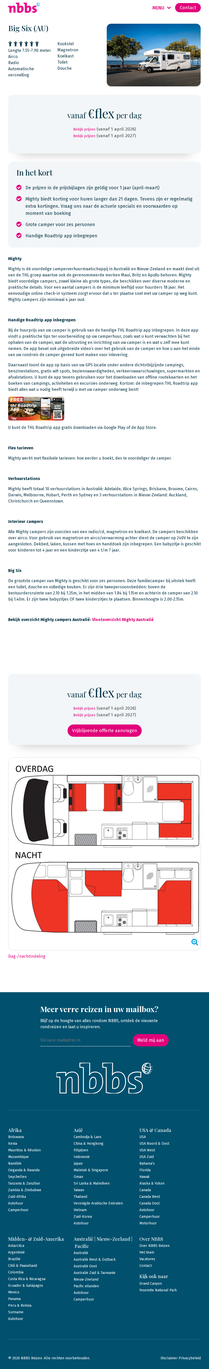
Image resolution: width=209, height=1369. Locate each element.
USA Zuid (146, 1157)
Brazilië (14, 1259)
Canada (145, 1190)
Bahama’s (147, 1163)
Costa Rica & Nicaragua (26, 1279)
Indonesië (82, 1157)
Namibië (14, 1163)
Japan (78, 1163)
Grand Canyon (150, 1283)
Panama (14, 1299)
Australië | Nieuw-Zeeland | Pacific (103, 1242)
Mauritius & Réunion (24, 1150)
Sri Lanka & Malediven (92, 1183)
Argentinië (16, 1252)
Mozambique (18, 1157)
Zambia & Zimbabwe (24, 1190)
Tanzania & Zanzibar (24, 1183)
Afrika (15, 1130)
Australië (81, 1253)
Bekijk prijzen (84, 129)
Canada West (149, 1197)
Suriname (15, 1312)
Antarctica (16, 1246)
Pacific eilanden (86, 1286)
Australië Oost (85, 1266)
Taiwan (79, 1190)
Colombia (15, 1272)
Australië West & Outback (95, 1259)
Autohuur (15, 1203)
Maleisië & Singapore (91, 1170)
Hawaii (144, 1177)
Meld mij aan (150, 1040)
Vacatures (147, 1259)
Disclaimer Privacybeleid (181, 1358)
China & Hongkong (88, 1143)
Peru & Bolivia (19, 1305)
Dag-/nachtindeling (26, 956)
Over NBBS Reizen (154, 1246)
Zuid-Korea (83, 1216)
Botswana (16, 1137)
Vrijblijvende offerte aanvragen (104, 730)
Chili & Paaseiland (22, 1265)
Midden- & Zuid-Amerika (36, 1239)
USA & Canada (155, 1130)
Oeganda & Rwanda (24, 1170)
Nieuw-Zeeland (86, 1279)
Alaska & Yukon (151, 1183)
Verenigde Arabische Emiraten (98, 1203)
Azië (78, 1130)
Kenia (12, 1143)
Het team (146, 1252)
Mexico (13, 1292)
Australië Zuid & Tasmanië (94, 1273)
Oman (78, 1177)
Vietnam (80, 1210)
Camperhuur (18, 1210)
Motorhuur (148, 1223)
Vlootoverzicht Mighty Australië (123, 619)
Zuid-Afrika (17, 1197)
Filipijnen (81, 1150)
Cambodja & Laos (87, 1137)
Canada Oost (149, 1203)
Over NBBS (151, 1239)
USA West (147, 1150)
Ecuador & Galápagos (25, 1285)
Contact (188, 7)
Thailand (80, 1197)
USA (142, 1137)
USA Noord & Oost (154, 1143)
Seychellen (17, 1177)
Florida (145, 1170)
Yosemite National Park (158, 1290)
